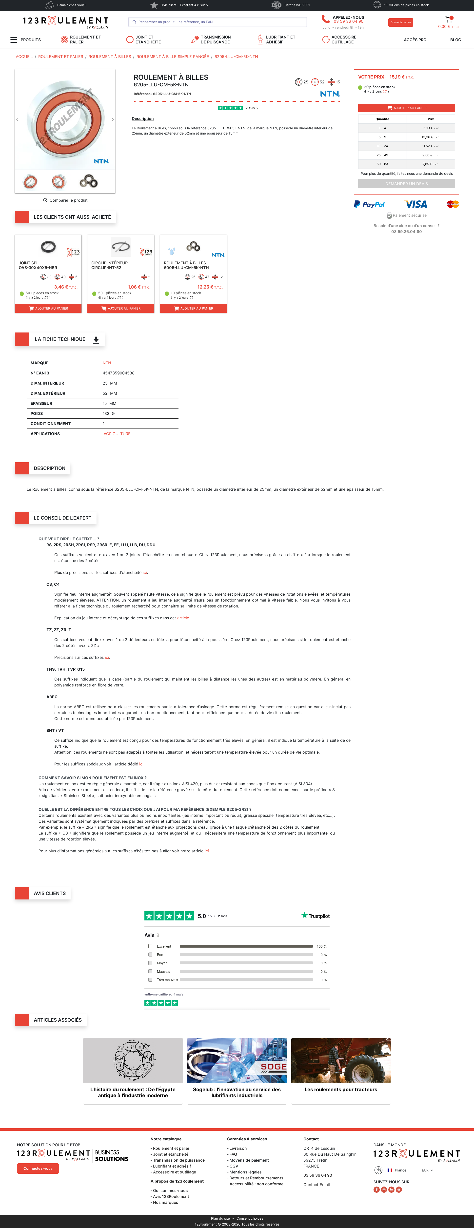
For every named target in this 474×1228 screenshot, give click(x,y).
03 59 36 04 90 (348, 21)
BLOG (455, 39)
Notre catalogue (166, 1138)
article (183, 617)
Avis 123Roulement (171, 1196)
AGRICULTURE (117, 433)
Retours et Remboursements (256, 1177)
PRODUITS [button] (31, 39)
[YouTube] (399, 1189)
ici (145, 572)
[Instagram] (384, 1189)
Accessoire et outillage (174, 1172)
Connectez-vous (401, 22)
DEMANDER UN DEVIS (406, 183)
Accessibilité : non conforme (256, 1183)
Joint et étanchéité (170, 1154)
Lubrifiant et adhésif (172, 1166)
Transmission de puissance (179, 1160)
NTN (107, 362)
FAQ (233, 1154)
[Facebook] (377, 1189)
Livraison (238, 1148)
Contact (311, 1138)
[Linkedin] (392, 1189)
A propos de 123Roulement (177, 1181)
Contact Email (316, 1184)
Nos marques (165, 1202)
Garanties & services (247, 1138)
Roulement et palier (171, 1148)
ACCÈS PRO (415, 39)
